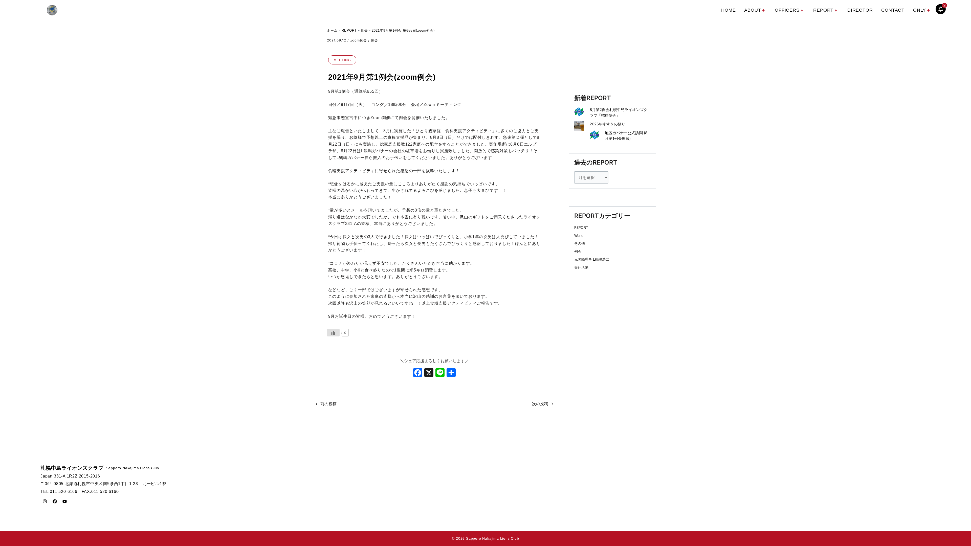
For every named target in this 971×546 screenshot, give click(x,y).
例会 (374, 40)
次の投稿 (542, 404)
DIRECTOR (860, 10)
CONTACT (892, 10)
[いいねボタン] (333, 332)
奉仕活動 (581, 267)
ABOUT (752, 10)
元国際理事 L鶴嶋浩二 (591, 259)
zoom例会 (358, 40)
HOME (728, 10)
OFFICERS (787, 10)
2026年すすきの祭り (607, 124)
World (579, 235)
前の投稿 (326, 404)
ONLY (919, 10)
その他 (579, 243)
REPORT (823, 10)
